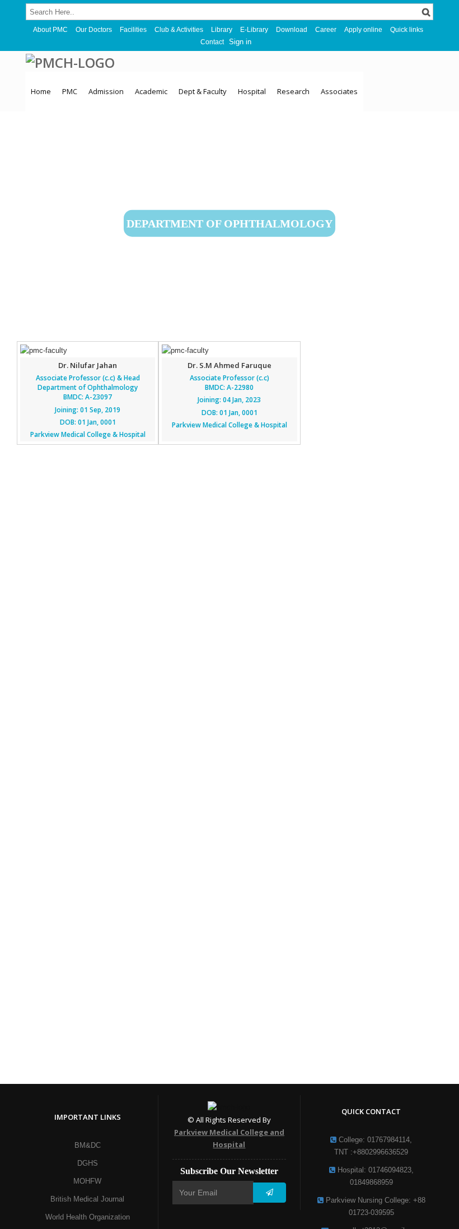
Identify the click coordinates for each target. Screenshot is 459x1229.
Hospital (252, 91)
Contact (212, 42)
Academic (151, 91)
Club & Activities (178, 30)
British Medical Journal (87, 1199)
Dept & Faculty (203, 91)
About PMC (50, 30)
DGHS (87, 1163)
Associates (339, 91)
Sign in (240, 42)
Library (221, 30)
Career (325, 30)
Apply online (363, 30)
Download (291, 30)
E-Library (254, 30)
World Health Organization (87, 1217)
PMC (69, 91)
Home (41, 91)
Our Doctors (94, 30)
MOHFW (87, 1181)
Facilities (133, 30)
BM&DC (87, 1145)
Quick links (406, 30)
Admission (106, 91)
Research (293, 91)
